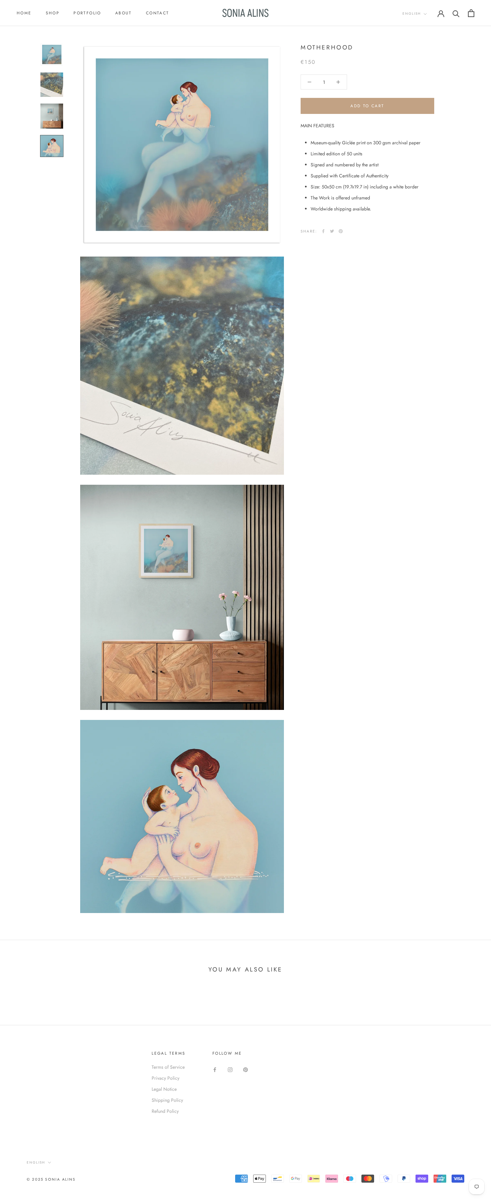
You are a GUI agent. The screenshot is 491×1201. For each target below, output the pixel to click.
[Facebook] (323, 231)
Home (24, 13)
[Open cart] (471, 13)
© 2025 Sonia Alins (51, 1179)
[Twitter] (332, 231)
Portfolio (87, 13)
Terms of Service (168, 1067)
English (411, 13)
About (123, 13)
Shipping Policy (167, 1100)
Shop (53, 13)
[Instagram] (230, 1069)
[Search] (456, 13)
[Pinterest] (341, 231)
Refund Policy (165, 1111)
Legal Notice (164, 1089)
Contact (157, 13)
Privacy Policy (165, 1078)
